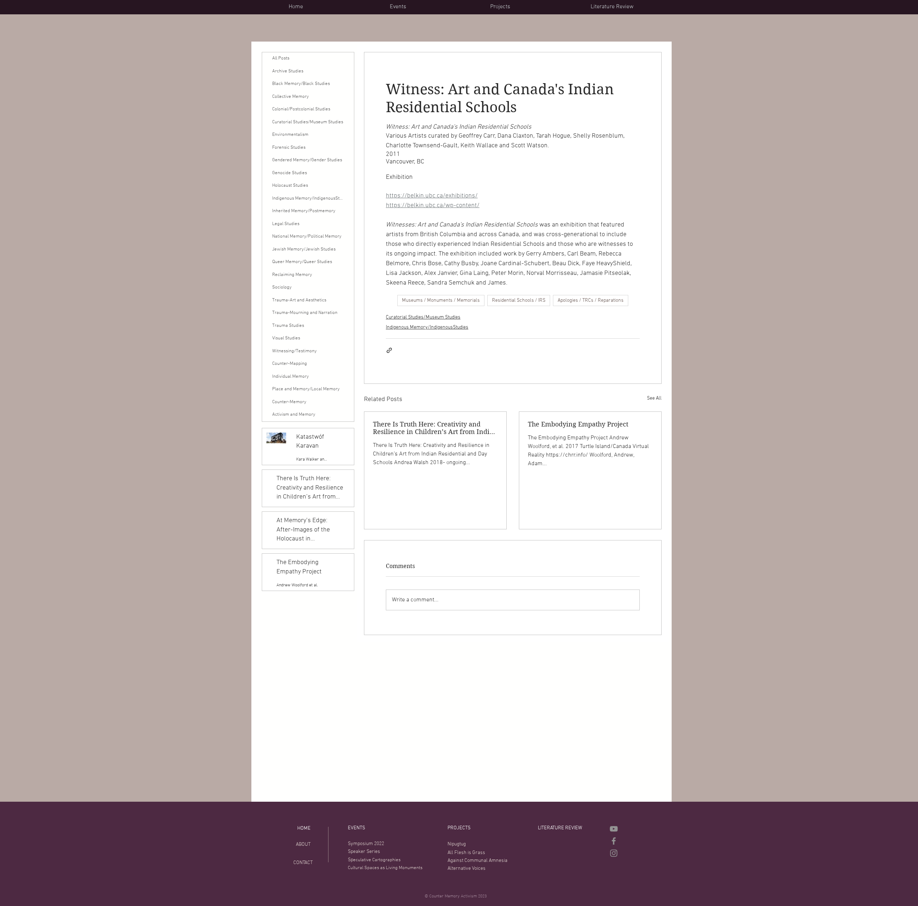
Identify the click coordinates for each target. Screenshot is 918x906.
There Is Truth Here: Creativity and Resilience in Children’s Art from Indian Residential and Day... (435, 427)
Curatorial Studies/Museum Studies (423, 317)
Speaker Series (364, 852)
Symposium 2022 (366, 844)
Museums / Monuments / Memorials (441, 300)
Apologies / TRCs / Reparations (591, 300)
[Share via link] (389, 350)
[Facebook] (614, 841)
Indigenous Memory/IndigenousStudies (427, 327)
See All (654, 398)
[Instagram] (614, 853)
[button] (434, 7)
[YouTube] (614, 829)
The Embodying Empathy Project (578, 424)
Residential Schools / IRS (518, 300)
